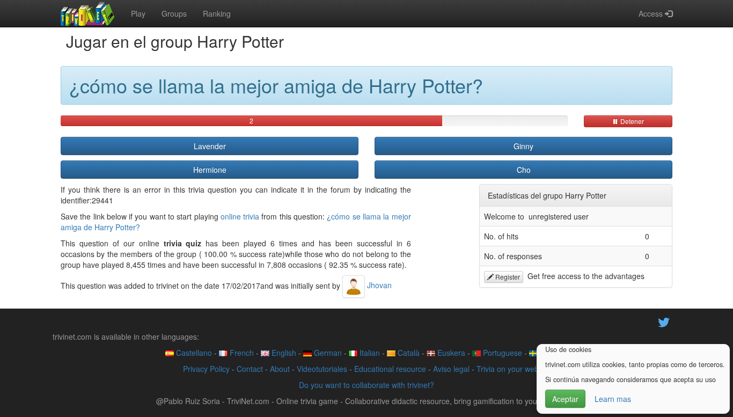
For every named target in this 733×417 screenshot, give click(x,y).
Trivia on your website (514, 368)
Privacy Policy (206, 368)
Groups (174, 13)
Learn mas (613, 398)
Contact (250, 368)
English (282, 352)
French (241, 352)
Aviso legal (451, 368)
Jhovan (378, 285)
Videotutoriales (322, 368)
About (280, 368)
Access (652, 13)
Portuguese (501, 352)
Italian (368, 352)
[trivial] (88, 13)
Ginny (523, 146)
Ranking (217, 13)
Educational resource (390, 368)
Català (407, 352)
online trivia (240, 216)
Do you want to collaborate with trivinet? (366, 384)
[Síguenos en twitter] (663, 321)
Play (138, 13)
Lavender (210, 146)
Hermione (209, 169)
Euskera (450, 352)
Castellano (193, 352)
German (327, 352)
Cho (524, 169)
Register (507, 276)
